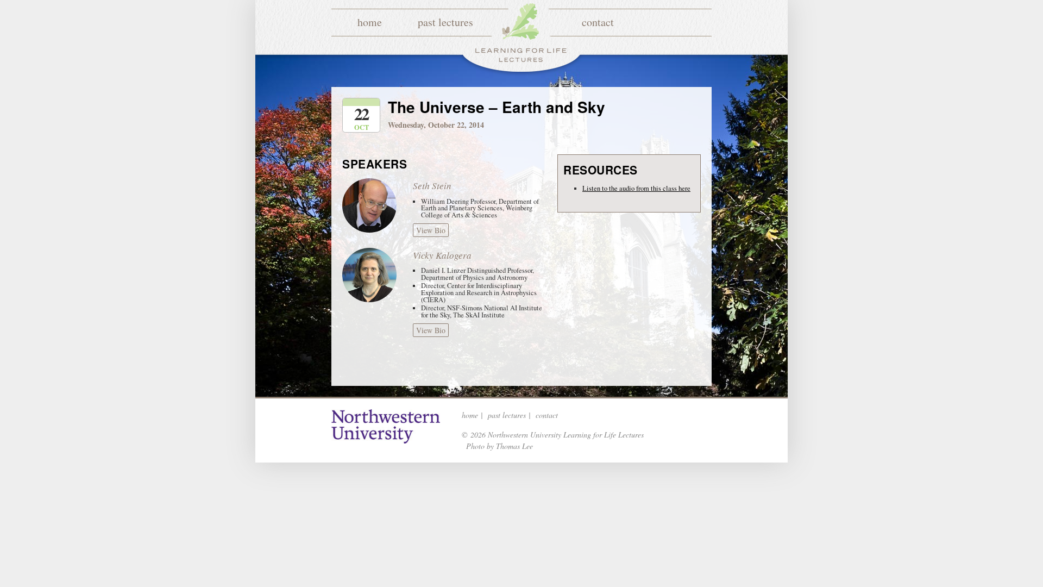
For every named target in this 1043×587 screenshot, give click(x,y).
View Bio (430, 230)
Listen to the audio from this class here (636, 188)
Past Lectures (445, 22)
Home (369, 22)
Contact (598, 22)
